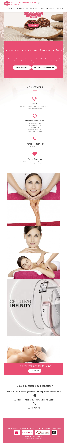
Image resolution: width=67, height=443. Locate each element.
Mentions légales (37, 436)
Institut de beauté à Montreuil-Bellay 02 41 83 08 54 (23, 3)
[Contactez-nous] (39, 3)
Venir (42, 8)
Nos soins (20, 8)
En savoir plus (33, 25)
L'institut (10, 8)
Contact (60, 8)
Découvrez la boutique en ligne (44, 67)
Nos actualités (31, 8)
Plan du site (28, 436)
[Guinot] (27, 432)
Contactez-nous (56, 428)
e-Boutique (50, 8)
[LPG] (54, 432)
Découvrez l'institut (22, 67)
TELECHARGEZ (35, 371)
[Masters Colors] (17, 432)
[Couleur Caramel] (42, 432)
